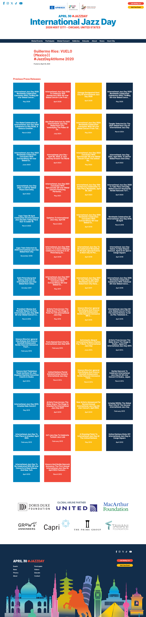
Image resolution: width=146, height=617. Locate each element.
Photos (15, 573)
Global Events (37, 41)
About (94, 41)
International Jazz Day (73, 22)
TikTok (16, 3)
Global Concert (63, 41)
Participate (49, 41)
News (102, 41)
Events (15, 566)
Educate (85, 41)
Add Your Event (136, 7)
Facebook (4, 3)
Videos (36, 569)
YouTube (20, 3)
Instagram (7, 3)
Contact (37, 576)
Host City (111, 41)
